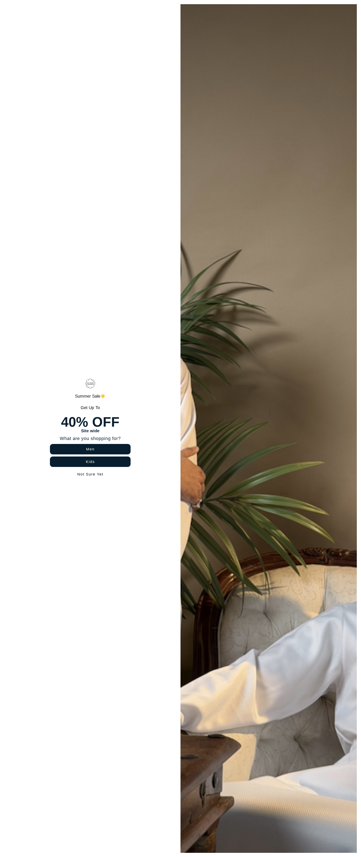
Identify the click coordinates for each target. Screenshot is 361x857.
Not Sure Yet (90, 474)
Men (90, 449)
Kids (90, 462)
